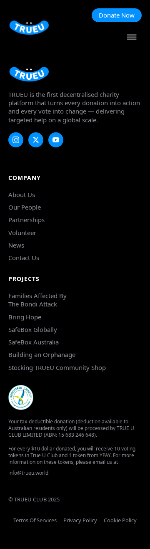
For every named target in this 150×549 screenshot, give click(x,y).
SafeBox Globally (32, 329)
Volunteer (22, 232)
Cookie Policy (120, 520)
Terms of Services (35, 520)
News (16, 245)
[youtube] (55, 139)
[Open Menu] (132, 37)
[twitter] (35, 139)
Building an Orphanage (41, 354)
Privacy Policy (80, 520)
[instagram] (15, 139)
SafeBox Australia (33, 342)
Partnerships (26, 219)
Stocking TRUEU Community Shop (57, 367)
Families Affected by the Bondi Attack (37, 299)
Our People (24, 207)
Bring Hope (24, 317)
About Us (21, 194)
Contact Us (23, 257)
